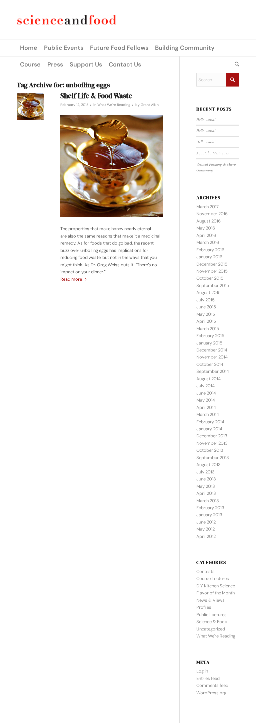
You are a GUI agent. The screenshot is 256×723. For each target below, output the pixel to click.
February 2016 (210, 250)
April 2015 (206, 321)
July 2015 (205, 300)
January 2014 (209, 429)
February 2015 (210, 335)
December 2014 (211, 350)
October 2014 (209, 364)
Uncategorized (210, 629)
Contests (205, 571)
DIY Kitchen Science (215, 586)
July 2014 (205, 386)
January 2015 (209, 343)
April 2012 (206, 536)
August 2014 (208, 379)
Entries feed (208, 678)
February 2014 (210, 422)
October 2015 (209, 278)
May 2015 (205, 314)
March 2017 (207, 206)
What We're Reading (113, 105)
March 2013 (207, 500)
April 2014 (206, 407)
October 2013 (209, 450)
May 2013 (205, 486)
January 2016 (209, 257)
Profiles (203, 607)
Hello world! (206, 119)
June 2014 (206, 393)
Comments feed (212, 685)
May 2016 (205, 228)
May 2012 (205, 529)
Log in (202, 671)
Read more (71, 279)
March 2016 (207, 242)
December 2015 (211, 264)
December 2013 (211, 436)
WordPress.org (211, 693)
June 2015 (206, 307)
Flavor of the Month (215, 593)
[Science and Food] (67, 20)
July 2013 (205, 472)
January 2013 (209, 515)
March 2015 (207, 328)
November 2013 (212, 443)
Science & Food (211, 621)
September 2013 (212, 457)
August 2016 (208, 221)
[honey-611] (30, 106)
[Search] (235, 64)
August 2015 (208, 292)
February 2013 (210, 508)
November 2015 (212, 271)
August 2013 (208, 464)
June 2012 (206, 522)
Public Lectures (211, 614)
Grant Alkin (150, 105)
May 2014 (205, 400)
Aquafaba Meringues (212, 152)
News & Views (210, 600)
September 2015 (212, 285)
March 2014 (207, 414)
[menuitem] (29, 47)
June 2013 (206, 479)
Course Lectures (212, 578)
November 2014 (212, 357)
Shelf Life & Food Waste (96, 96)
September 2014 (212, 371)
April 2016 (206, 235)
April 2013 (206, 493)
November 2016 (212, 213)
